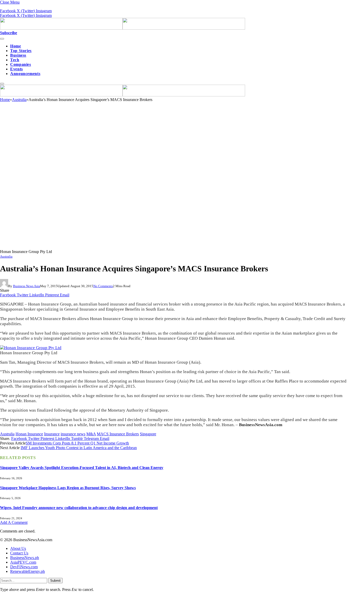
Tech (14, 60)
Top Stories (21, 50)
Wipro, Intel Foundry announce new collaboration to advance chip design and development (79, 507)
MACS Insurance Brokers (118, 434)
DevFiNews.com (24, 567)
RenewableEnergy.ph (27, 571)
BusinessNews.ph (24, 557)
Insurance (52, 434)
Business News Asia (26, 286)
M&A (91, 434)
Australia (6, 256)
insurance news (73, 434)
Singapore (148, 434)
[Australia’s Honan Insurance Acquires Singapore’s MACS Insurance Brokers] (153, 247)
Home (15, 46)
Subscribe (8, 33)
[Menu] (2, 39)
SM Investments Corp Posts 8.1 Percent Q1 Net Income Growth (77, 443)
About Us (18, 548)
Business (18, 55)
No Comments (103, 286)
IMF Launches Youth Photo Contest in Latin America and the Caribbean (79, 448)
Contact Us (19, 553)
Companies (20, 64)
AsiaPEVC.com (23, 562)
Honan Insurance (29, 434)
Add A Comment (14, 522)
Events (16, 69)
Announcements (25, 73)
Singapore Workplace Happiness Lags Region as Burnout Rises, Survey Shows (68, 488)
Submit (55, 580)
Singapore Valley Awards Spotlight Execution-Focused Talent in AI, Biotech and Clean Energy (81, 467)
